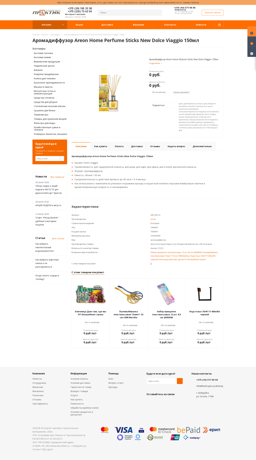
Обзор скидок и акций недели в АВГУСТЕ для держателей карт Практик (48, 189)
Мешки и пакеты (43, 86)
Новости (37, 378)
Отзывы (36, 399)
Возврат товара (79, 391)
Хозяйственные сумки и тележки (47, 128)
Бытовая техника (43, 53)
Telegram (172, 401)
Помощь (113, 373)
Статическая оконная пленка (49, 106)
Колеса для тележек (45, 78)
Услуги (74, 395)
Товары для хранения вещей (50, 118)
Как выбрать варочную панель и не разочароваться (47, 263)
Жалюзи (38, 69)
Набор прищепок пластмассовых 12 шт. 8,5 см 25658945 (176, 252)
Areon (153, 219)
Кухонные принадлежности (49, 82)
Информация (79, 373)
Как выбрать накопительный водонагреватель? (44, 247)
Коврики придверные (46, 74)
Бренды (112, 386)
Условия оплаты (79, 378)
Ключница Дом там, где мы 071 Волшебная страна (182, 259)
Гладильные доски (44, 65)
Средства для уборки (45, 101)
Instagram (164, 401)
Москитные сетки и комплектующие (45, 92)
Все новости (57, 176)
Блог (110, 378)
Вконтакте (149, 401)
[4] (159, 52)
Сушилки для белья (44, 110)
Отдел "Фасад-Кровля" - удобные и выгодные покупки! (47, 221)
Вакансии (37, 386)
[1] (150, 52)
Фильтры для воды (44, 122)
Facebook (157, 401)
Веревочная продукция (47, 61)
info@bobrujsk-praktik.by (209, 385)
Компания (38, 373)
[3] (156, 52)
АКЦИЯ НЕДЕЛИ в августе (48, 205)
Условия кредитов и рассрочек (82, 413)
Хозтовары (38, 48)
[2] (153, 52)
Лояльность (77, 403)
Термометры (41, 114)
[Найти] (158, 13)
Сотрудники (39, 382)
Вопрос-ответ (116, 382)
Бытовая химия (42, 57)
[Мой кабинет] (219, 24)
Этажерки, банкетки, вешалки (50, 133)
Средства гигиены (44, 97)
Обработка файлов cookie (85, 407)
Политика (37, 395)
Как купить (77, 399)
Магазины (38, 391)
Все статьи (58, 238)
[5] (161, 52)
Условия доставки (80, 382)
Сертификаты (40, 403)
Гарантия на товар (81, 386)
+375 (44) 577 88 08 (184, 7)
